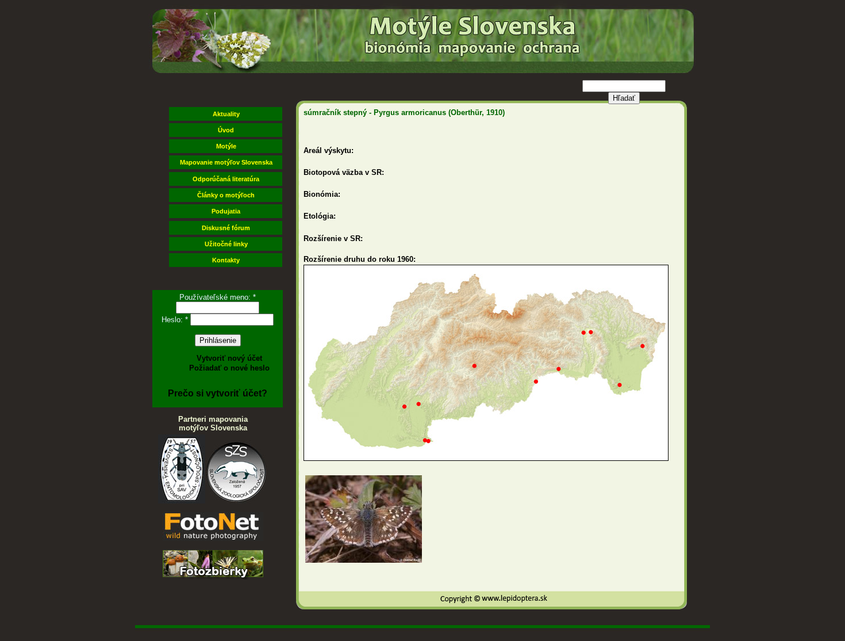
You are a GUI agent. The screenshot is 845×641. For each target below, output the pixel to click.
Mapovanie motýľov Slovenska (226, 162)
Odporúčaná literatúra (226, 178)
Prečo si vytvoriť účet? (217, 393)
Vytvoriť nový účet (229, 358)
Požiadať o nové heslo (229, 368)
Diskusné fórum (226, 227)
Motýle (226, 146)
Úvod (226, 130)
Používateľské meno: (217, 297)
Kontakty (226, 260)
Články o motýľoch (226, 195)
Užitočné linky (226, 244)
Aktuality (226, 113)
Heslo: (175, 319)
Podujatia (226, 211)
